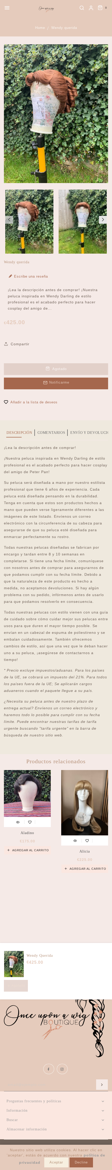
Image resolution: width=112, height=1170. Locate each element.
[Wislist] (30, 821)
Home (40, 28)
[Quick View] (18, 821)
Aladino (27, 833)
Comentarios (51, 433)
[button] (9, 220)
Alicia (84, 851)
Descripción (19, 433)
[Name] (102, 1084)
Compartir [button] (19, 344)
